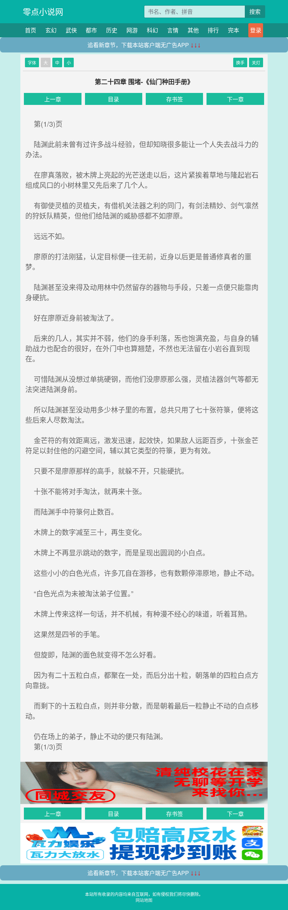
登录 (255, 30)
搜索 (255, 11)
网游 (132, 30)
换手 (240, 62)
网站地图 (144, 900)
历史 (111, 30)
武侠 (71, 30)
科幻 (152, 30)
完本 (233, 30)
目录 (113, 99)
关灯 (256, 62)
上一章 (52, 99)
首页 (30, 30)
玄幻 (51, 30)
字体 (32, 62)
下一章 (235, 99)
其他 (193, 30)
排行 (213, 30)
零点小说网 (43, 11)
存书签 (174, 99)
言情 (172, 30)
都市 (91, 30)
